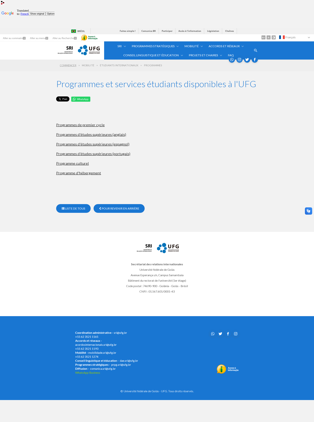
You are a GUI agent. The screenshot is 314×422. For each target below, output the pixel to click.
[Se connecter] (2, 3)
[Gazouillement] (247, 59)
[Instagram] (239, 59)
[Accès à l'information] (89, 38)
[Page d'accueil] (65, 53)
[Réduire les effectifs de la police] (269, 37)
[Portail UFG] (89, 54)
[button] (120, 46)
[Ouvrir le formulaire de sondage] (255, 50)
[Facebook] (255, 59)
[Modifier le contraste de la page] (274, 37)
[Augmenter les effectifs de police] (263, 37)
